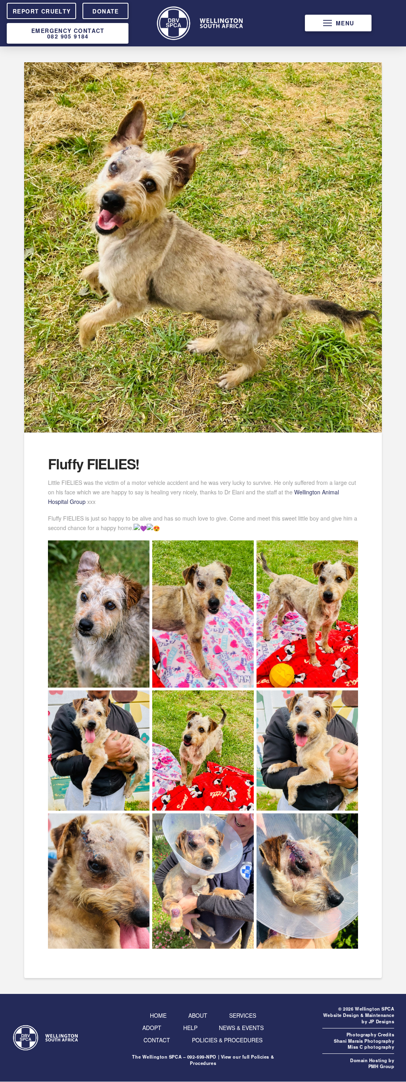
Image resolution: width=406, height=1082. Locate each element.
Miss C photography (371, 1047)
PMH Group (381, 1066)
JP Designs (382, 1021)
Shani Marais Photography (364, 1041)
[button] (338, 23)
